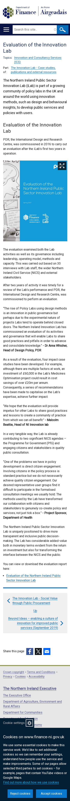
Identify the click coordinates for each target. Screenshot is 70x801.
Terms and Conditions (41, 672)
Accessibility (37, 676)
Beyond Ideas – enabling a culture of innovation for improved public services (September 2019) (33, 623)
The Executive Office (17, 695)
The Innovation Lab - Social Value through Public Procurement (35, 600)
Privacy (7, 676)
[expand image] (35, 202)
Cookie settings (14, 723)
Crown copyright (13, 672)
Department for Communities (22, 712)
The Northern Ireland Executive (29, 688)
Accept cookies (51, 793)
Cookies (20, 676)
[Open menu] (6, 29)
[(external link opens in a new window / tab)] (29, 651)
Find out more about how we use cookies (31, 782)
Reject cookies (20, 793)
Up (35, 611)
